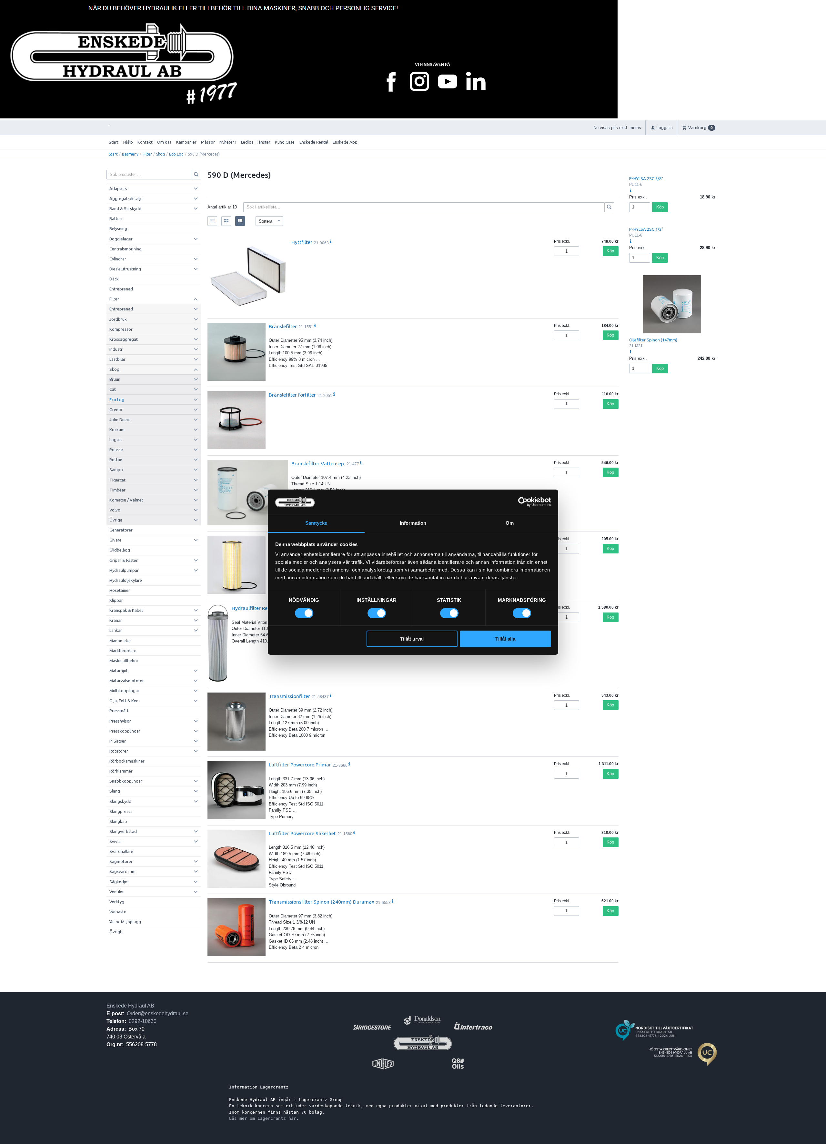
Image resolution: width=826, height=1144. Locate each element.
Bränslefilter (283, 326)
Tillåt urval (412, 639)
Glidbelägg (119, 550)
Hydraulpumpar (124, 570)
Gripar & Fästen (123, 560)
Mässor (208, 142)
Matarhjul (118, 670)
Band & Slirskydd (125, 208)
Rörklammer (121, 771)
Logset (115, 439)
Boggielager (121, 239)
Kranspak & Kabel (126, 610)
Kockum (117, 429)
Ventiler (116, 891)
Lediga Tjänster (255, 142)
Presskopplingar (124, 731)
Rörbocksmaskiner (127, 761)
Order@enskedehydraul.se (157, 1013)
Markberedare (122, 650)
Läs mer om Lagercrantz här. (264, 1118)
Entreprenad (121, 289)
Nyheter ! (227, 142)
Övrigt (115, 931)
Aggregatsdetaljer (126, 198)
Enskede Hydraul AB (130, 1005)
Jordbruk (118, 319)
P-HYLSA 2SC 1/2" (646, 229)
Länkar (115, 630)
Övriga (115, 520)
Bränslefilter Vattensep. (318, 463)
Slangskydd (120, 801)
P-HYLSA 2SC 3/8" (646, 178)
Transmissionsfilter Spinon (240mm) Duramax (321, 902)
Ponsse (116, 449)
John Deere (120, 419)
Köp (610, 250)
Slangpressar (121, 811)
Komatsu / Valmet (126, 500)
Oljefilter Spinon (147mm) (653, 340)
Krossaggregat (123, 339)
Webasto (117, 911)
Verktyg (116, 901)
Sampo (116, 469)
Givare (115, 540)
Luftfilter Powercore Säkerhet (302, 833)
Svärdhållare (121, 851)
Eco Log (176, 154)
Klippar (116, 600)
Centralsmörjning (125, 249)
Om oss (164, 142)
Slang (114, 791)
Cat (112, 389)
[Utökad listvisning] (240, 221)
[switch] (377, 613)
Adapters (118, 188)
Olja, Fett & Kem (124, 700)
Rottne (115, 459)
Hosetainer (119, 590)
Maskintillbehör (123, 660)
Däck (114, 279)
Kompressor (121, 329)
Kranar (115, 620)
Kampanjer (186, 142)
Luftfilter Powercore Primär (300, 764)
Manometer (120, 640)
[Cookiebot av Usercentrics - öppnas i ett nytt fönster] (523, 502)
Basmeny (130, 154)
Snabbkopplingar (125, 781)
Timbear (117, 490)
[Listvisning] (212, 221)
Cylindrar (117, 259)
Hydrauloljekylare (125, 580)
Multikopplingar (124, 690)
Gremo (115, 409)
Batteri (115, 218)
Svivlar (115, 841)
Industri (116, 349)
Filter (147, 154)
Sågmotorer (121, 861)
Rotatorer (118, 751)
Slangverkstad (123, 831)
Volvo (114, 510)
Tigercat (117, 480)
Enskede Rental (313, 142)
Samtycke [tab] (316, 523)
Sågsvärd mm (122, 871)
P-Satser (117, 741)
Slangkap (118, 821)
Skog (160, 154)
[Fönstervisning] (226, 221)
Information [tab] (413, 523)
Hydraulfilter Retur (253, 608)
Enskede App (345, 142)
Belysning (118, 228)
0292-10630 (142, 1021)
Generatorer (121, 530)
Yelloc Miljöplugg (125, 921)
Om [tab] (510, 523)
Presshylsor (120, 721)
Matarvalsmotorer (126, 680)
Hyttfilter (301, 242)
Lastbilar (117, 359)
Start (113, 142)
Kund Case (285, 142)
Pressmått (119, 710)
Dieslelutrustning (125, 269)
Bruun (114, 379)
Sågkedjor (119, 881)
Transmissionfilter (289, 696)
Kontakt (145, 142)
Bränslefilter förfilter (292, 395)
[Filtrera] (609, 207)
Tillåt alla (505, 639)
